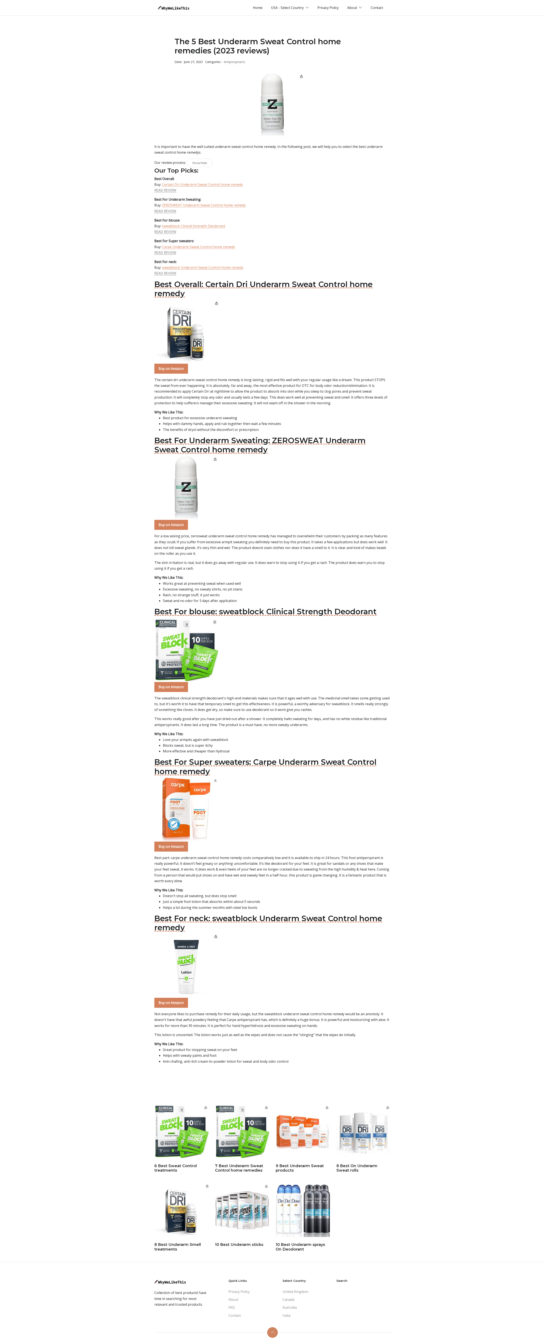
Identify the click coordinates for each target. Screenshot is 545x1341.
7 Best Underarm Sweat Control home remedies (239, 1168)
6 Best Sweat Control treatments (175, 1168)
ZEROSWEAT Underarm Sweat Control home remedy (204, 205)
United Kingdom (295, 1291)
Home (257, 7)
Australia (290, 1307)
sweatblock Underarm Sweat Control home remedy (202, 267)
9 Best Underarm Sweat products (300, 1168)
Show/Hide (199, 163)
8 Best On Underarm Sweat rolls (356, 1168)
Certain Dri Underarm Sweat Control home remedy (202, 184)
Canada (288, 1299)
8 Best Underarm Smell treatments (177, 1247)
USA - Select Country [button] (288, 7)
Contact (377, 7)
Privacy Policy (328, 7)
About (233, 1299)
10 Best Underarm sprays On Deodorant (300, 1247)
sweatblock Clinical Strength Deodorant (193, 226)
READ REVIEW (165, 190)
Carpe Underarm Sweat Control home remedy (198, 246)
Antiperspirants (234, 62)
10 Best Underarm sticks (239, 1244)
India (286, 1315)
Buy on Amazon (171, 368)
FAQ (231, 1307)
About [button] (352, 7)
